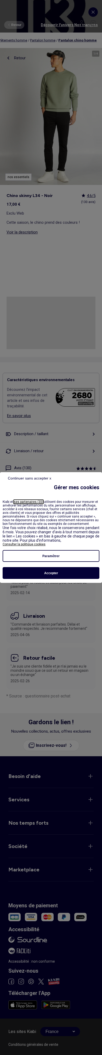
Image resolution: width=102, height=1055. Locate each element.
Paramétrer (51, 556)
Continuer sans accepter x (29, 478)
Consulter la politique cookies (24, 544)
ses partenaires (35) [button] (28, 502)
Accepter (51, 573)
